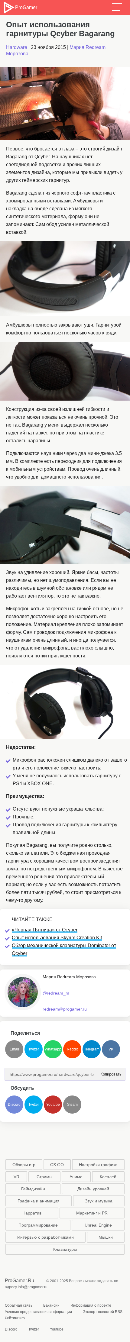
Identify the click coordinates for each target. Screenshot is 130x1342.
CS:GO (57, 1164)
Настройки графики (98, 1164)
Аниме (76, 1176)
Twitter (33, 1049)
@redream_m (56, 993)
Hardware (16, 47)
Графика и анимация (39, 1200)
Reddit (72, 1049)
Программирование (38, 1225)
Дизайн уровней (93, 1188)
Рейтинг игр (15, 1318)
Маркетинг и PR (92, 1213)
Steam (72, 1104)
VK (111, 1049)
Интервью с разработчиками (45, 1237)
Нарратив (31, 1213)
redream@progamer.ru (65, 1009)
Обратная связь (18, 1305)
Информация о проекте (90, 1305)
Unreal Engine (98, 1225)
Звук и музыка (98, 1200)
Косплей (108, 1176)
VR (16, 1176)
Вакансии (51, 1305)
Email (14, 1049)
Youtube (53, 1104)
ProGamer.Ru (19, 1280)
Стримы (44, 1176)
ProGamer (26, 7)
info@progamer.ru (32, 1287)
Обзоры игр (23, 1164)
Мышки (106, 1237)
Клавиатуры (65, 1249)
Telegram (91, 1049)
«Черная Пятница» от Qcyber (44, 929)
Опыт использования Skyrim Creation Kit (57, 937)
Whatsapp (53, 1049)
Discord (14, 1104)
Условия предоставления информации (38, 1312)
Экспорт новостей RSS (102, 1312)
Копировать (109, 1072)
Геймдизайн (33, 1188)
